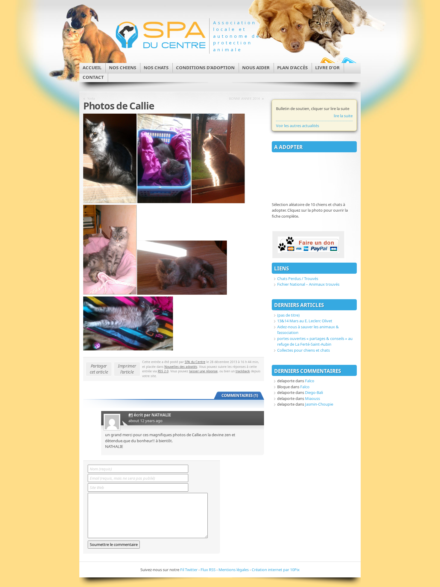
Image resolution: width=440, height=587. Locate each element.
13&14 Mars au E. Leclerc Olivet (304, 320)
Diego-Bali (314, 392)
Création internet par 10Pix (276, 569)
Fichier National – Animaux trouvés (308, 284)
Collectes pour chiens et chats (303, 350)
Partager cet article (99, 369)
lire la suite (343, 115)
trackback (243, 371)
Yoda (91, 98)
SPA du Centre (195, 362)
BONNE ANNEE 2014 (244, 98)
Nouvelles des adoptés (180, 367)
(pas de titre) (288, 315)
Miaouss (312, 398)
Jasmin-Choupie (319, 404)
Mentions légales (234, 569)
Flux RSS (208, 569)
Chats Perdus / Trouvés (297, 278)
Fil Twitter (189, 569)
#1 (130, 415)
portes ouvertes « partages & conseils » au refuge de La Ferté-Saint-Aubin (315, 341)
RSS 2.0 (163, 371)
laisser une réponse (203, 371)
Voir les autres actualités (297, 125)
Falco (309, 380)
